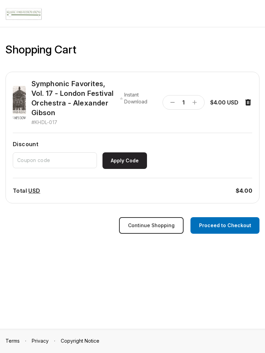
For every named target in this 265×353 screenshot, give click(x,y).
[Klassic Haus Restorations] (24, 14)
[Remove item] (248, 102)
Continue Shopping (151, 225)
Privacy (40, 341)
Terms (13, 341)
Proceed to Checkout (225, 225)
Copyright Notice (80, 341)
